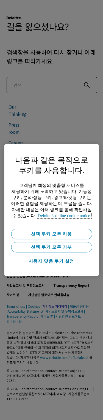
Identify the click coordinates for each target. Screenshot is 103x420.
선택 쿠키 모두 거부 (51, 247)
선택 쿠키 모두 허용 (51, 233)
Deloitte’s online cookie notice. (64, 215)
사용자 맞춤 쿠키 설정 (51, 261)
